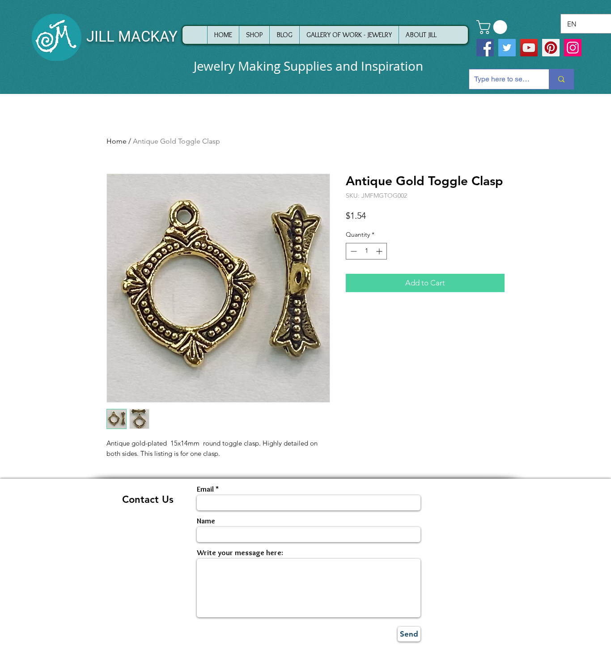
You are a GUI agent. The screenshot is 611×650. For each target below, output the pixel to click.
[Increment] (380, 251)
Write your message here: (240, 553)
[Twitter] (507, 47)
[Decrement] (352, 251)
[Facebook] (485, 47)
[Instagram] (572, 47)
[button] (493, 27)
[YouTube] (529, 47)
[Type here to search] (561, 79)
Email (205, 489)
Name (206, 521)
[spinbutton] (366, 251)
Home (116, 141)
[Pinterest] (551, 47)
